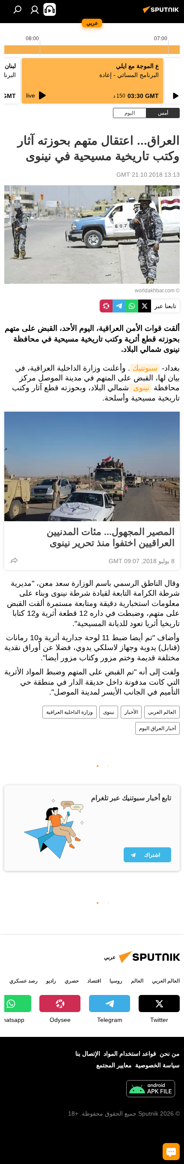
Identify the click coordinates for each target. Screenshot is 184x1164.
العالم (137, 981)
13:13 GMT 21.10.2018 (148, 174)
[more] (14, 560)
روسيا (116, 981)
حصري (72, 981)
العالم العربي (162, 712)
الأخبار (131, 712)
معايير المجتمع (114, 1065)
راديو (51, 981)
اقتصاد (94, 981)
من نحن (170, 1053)
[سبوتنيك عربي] (162, 12)
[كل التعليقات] (171, 1151)
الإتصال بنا (87, 1053)
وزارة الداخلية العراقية (69, 712)
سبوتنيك (144, 368)
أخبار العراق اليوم (157, 728)
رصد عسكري (23, 981)
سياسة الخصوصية (157, 1065)
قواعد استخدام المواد (130, 1053)
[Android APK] (151, 1089)
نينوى (140, 387)
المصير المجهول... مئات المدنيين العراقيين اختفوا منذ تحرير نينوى (111, 537)
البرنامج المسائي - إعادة (129, 74)
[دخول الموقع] (34, 9)
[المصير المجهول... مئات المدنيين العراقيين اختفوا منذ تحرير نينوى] (92, 466)
